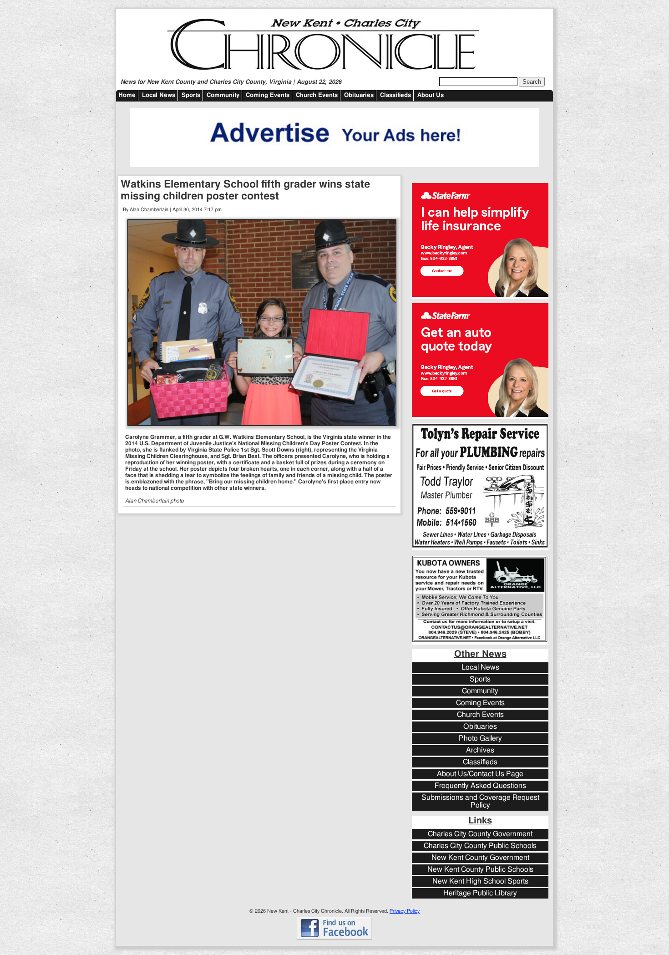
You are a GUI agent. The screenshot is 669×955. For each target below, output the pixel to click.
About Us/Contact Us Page (480, 774)
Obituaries (359, 95)
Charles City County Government (480, 834)
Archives (480, 750)
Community (223, 95)
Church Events (317, 95)
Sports (191, 95)
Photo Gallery (480, 738)
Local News (158, 95)
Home (127, 95)
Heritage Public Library (480, 893)
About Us (430, 95)
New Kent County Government (480, 857)
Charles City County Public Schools (480, 846)
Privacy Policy (405, 911)
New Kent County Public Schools (480, 869)
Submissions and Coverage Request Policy (480, 801)
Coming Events (267, 95)
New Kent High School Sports (480, 881)
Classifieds (395, 95)
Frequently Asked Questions (480, 785)
